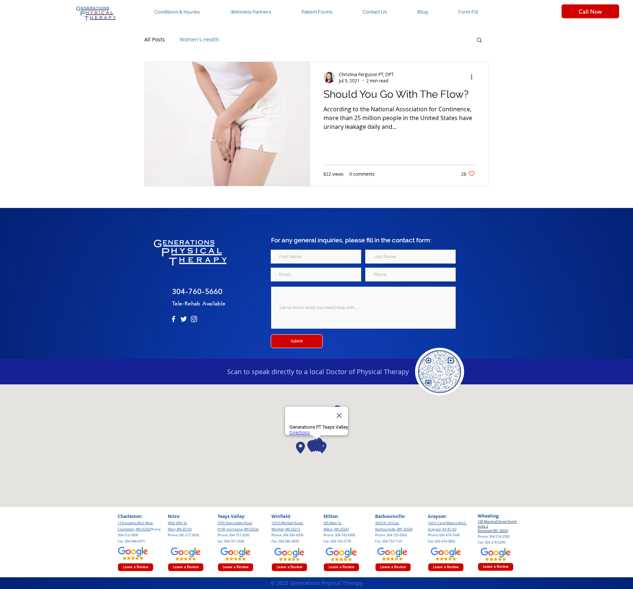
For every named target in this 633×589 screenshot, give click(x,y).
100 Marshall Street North (497, 521)
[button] (479, 40)
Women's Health (199, 39)
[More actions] (474, 77)
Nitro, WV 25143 (180, 529)
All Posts (154, 39)
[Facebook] (173, 319)
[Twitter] (183, 319)
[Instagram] (194, 319)
